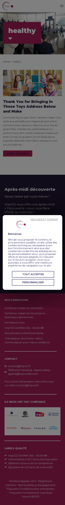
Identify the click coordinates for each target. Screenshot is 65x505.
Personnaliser (33, 282)
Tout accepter (33, 274)
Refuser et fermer (44, 219)
